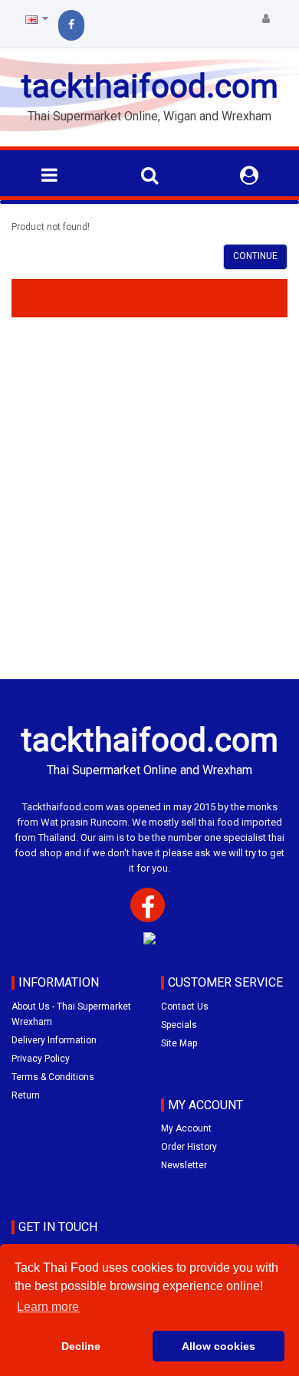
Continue (255, 256)
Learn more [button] (48, 1306)
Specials (179, 1025)
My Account (186, 1128)
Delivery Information (54, 1040)
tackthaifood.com (149, 86)
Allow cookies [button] (218, 1346)
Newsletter (184, 1165)
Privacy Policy (41, 1058)
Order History (189, 1146)
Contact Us (185, 1006)
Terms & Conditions (53, 1077)
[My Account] (266, 19)
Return (26, 1095)
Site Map (179, 1043)
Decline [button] (80, 1346)
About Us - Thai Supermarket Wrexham (71, 1014)
